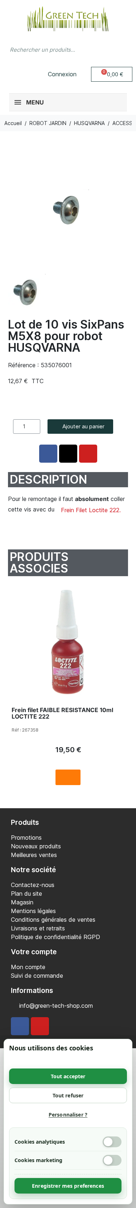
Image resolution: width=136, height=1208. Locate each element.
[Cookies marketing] (112, 1160)
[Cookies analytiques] (112, 1141)
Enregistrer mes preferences (68, 1185)
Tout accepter (68, 1076)
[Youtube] (40, 1026)
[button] (112, 74)
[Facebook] (20, 1026)
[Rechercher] (123, 49)
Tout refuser (68, 1095)
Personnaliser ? (68, 1114)
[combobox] (54, 49)
